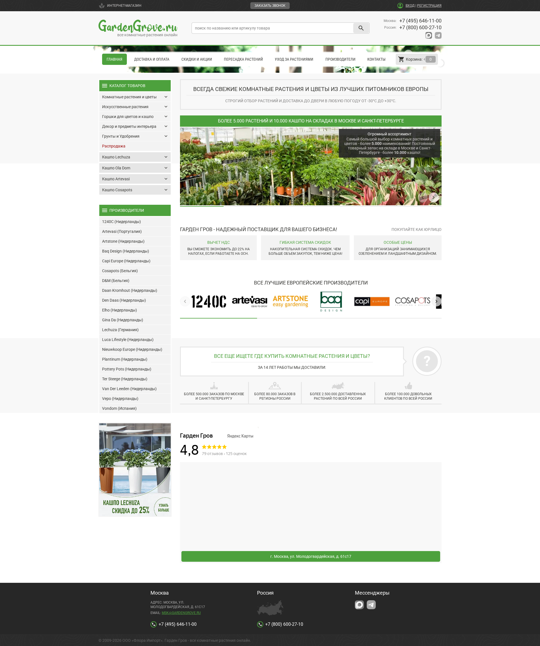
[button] (423, 197)
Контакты (376, 59)
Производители (340, 59)
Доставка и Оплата (151, 59)
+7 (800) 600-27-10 (420, 27)
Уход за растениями (294, 59)
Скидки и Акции (196, 59)
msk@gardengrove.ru (181, 613)
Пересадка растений (243, 59)
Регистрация (429, 6)
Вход (410, 6)
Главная (114, 59)
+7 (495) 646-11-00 (420, 21)
